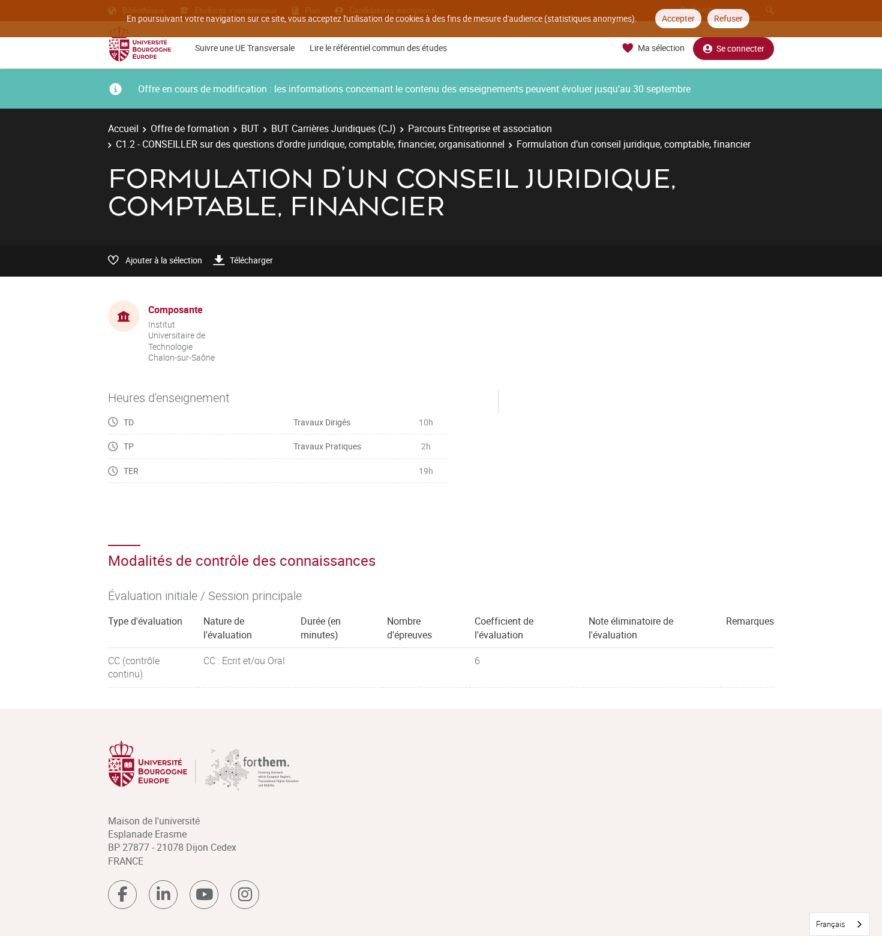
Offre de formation (190, 128)
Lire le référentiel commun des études (378, 47)
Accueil (123, 128)
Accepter (678, 18)
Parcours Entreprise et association (480, 128)
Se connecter (740, 48)
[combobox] (839, 924)
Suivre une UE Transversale (245, 47)
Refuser (728, 18)
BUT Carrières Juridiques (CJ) (333, 128)
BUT (250, 128)
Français (830, 924)
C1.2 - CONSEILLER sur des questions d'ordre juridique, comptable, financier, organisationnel (310, 144)
